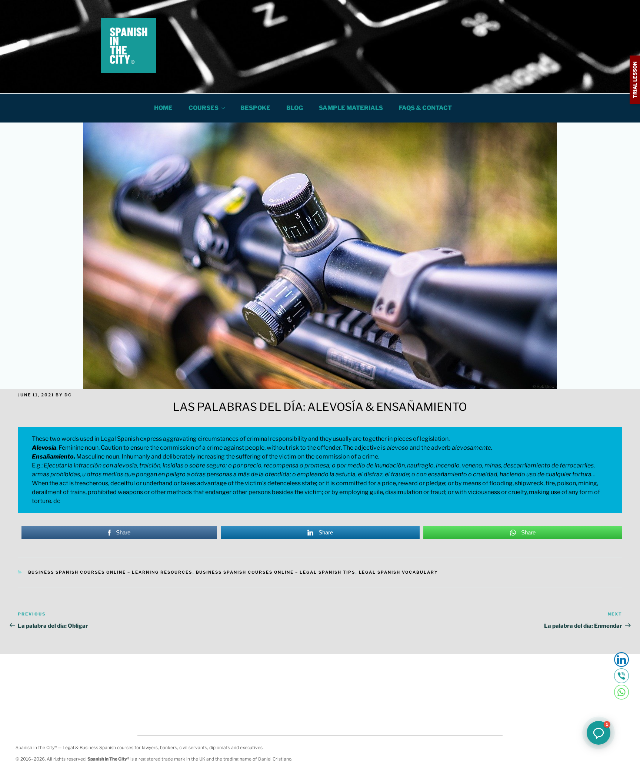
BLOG (294, 107)
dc (68, 394)
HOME (163, 107)
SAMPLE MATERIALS (351, 107)
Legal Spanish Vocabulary (399, 572)
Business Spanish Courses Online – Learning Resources (110, 572)
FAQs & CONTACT (425, 107)
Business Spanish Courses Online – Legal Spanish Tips (276, 572)
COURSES (204, 107)
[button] (598, 733)
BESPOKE (255, 107)
